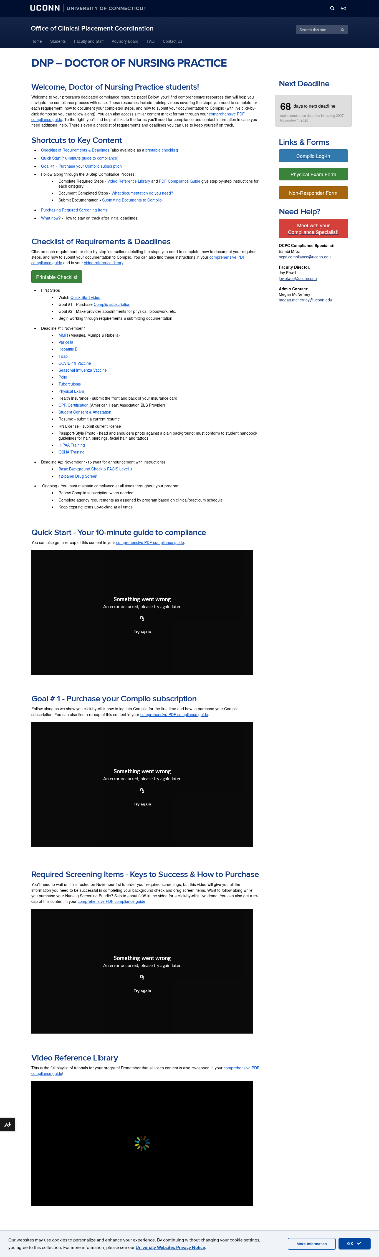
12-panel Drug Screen (78, 476)
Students (58, 41)
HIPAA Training (72, 445)
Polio (63, 377)
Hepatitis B (68, 349)
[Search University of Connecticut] (332, 8)
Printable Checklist (56, 276)
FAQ (151, 41)
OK (351, 1243)
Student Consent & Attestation (85, 412)
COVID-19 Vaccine (75, 363)
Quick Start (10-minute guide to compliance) (79, 158)
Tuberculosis (70, 384)
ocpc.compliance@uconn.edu (305, 257)
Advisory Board (125, 41)
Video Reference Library (128, 181)
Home (36, 41)
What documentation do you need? (142, 193)
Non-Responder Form (313, 192)
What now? (51, 218)
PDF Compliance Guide (179, 181)
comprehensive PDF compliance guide (150, 542)
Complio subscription (112, 304)
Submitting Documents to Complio (132, 200)
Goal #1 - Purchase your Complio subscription (81, 166)
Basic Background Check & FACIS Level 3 (95, 469)
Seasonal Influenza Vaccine (83, 370)
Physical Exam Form (313, 174)
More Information (312, 1243)
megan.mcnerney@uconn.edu (305, 300)
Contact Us (172, 41)
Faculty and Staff (88, 41)
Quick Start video (85, 297)
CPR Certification (74, 405)
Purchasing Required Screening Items (74, 210)
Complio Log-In (313, 155)
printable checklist (161, 150)
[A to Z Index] (343, 8)
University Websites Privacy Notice (170, 1247)
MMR (63, 335)
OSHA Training (72, 452)
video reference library (103, 262)
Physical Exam (71, 391)
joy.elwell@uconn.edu (298, 278)
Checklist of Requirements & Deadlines (75, 150)
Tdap (63, 356)
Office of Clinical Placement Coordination (92, 28)
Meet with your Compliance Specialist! (313, 228)
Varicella (66, 342)
